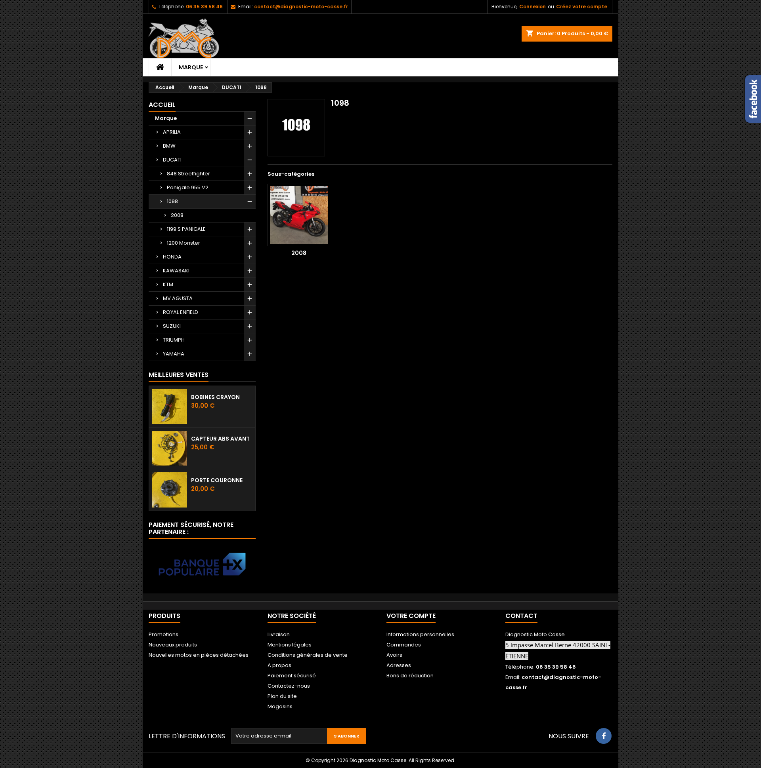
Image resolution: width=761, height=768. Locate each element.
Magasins (280, 706)
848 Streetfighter (188, 173)
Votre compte (411, 615)
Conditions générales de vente (308, 655)
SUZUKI (172, 326)
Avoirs (394, 655)
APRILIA (172, 132)
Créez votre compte (581, 6)
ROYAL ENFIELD (180, 312)
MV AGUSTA (178, 298)
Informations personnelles (420, 634)
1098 (172, 201)
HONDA (172, 256)
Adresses (398, 665)
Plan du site (282, 696)
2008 (177, 215)
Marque (191, 67)
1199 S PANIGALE (186, 229)
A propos (279, 665)
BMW (169, 146)
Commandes (403, 644)
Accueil (162, 104)
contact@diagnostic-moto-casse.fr (301, 6)
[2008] (299, 215)
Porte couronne (217, 480)
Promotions (163, 634)
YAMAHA (173, 353)
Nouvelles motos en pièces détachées (199, 655)
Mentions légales (290, 644)
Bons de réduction (410, 675)
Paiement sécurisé (292, 675)
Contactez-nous (289, 686)
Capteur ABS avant (220, 438)
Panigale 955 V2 (187, 187)
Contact (521, 615)
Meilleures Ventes (178, 374)
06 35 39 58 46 (204, 6)
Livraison (279, 634)
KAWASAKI (176, 270)
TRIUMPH (174, 340)
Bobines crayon (215, 397)
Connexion (532, 6)
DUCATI (172, 159)
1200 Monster (183, 243)
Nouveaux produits (173, 644)
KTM (168, 284)
